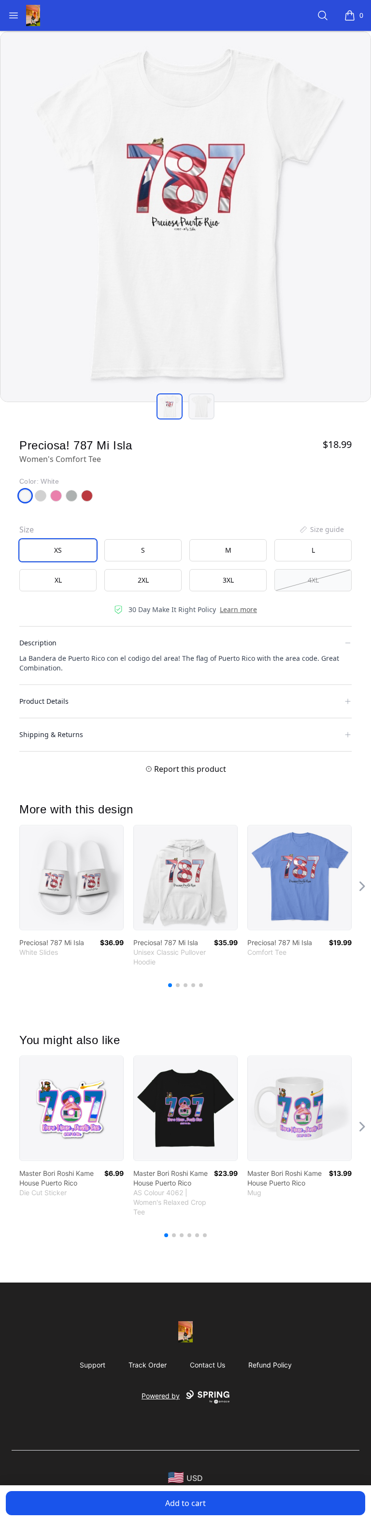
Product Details (44, 701)
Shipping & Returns (51, 734)
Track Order (147, 1365)
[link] (71, 877)
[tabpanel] (185, 216)
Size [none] (26, 529)
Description (38, 642)
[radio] (58, 550)
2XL (143, 580)
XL (58, 580)
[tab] (169, 406)
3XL (228, 580)
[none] (321, 529)
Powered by (161, 1396)
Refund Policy (270, 1365)
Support (92, 1365)
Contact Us (207, 1365)
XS (58, 550)
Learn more (238, 609)
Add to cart (185, 1503)
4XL (313, 580)
